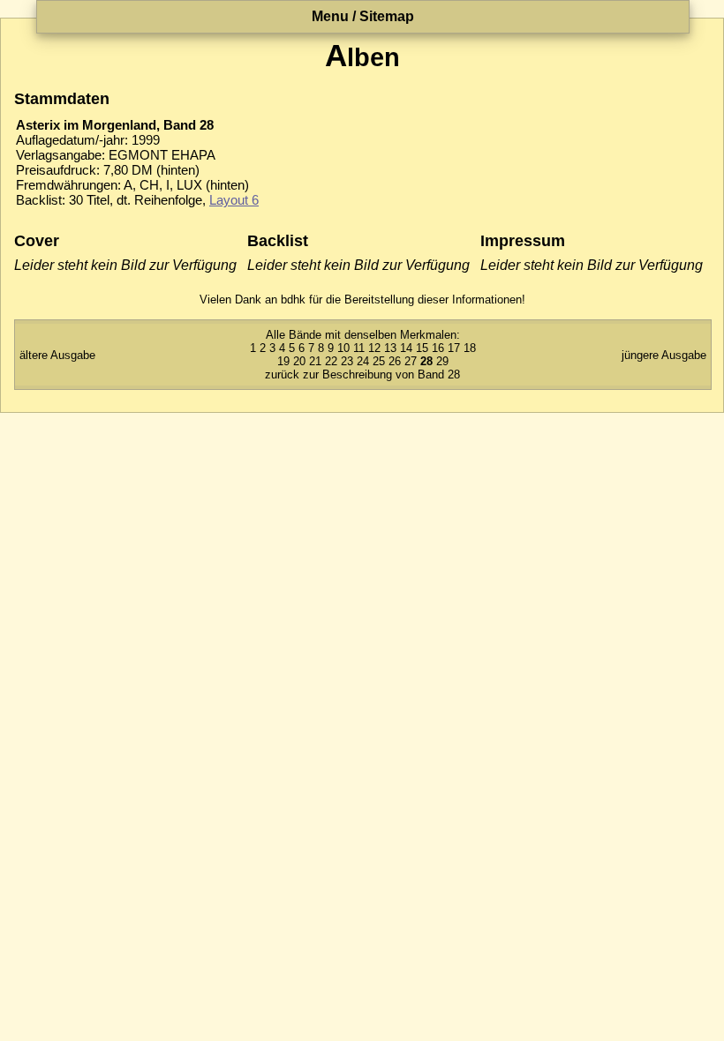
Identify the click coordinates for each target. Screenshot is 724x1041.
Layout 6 (234, 199)
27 (410, 361)
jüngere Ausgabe (664, 355)
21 (315, 361)
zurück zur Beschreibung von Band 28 (362, 374)
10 (343, 348)
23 (347, 361)
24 (363, 361)
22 (331, 361)
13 (390, 348)
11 (359, 348)
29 (442, 361)
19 (283, 361)
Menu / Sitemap (363, 16)
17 (454, 348)
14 (406, 348)
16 (438, 348)
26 (394, 361)
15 (422, 348)
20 (299, 361)
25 (379, 361)
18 (470, 348)
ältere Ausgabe (57, 355)
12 (374, 348)
